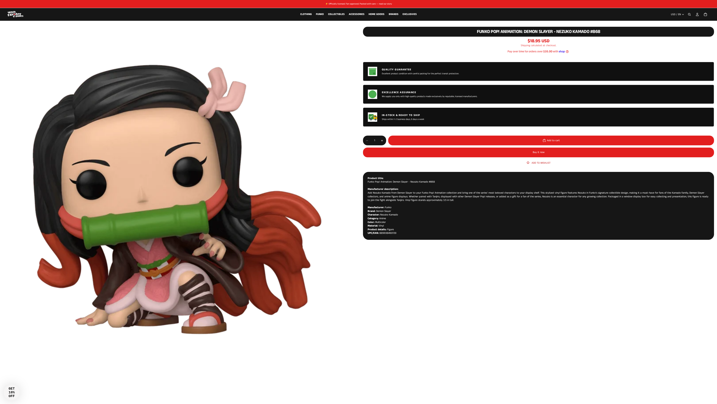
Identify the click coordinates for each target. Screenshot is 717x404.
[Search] (689, 14)
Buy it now (538, 152)
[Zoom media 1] (177, 199)
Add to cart (553, 140)
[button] (11, 392)
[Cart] (705, 14)
